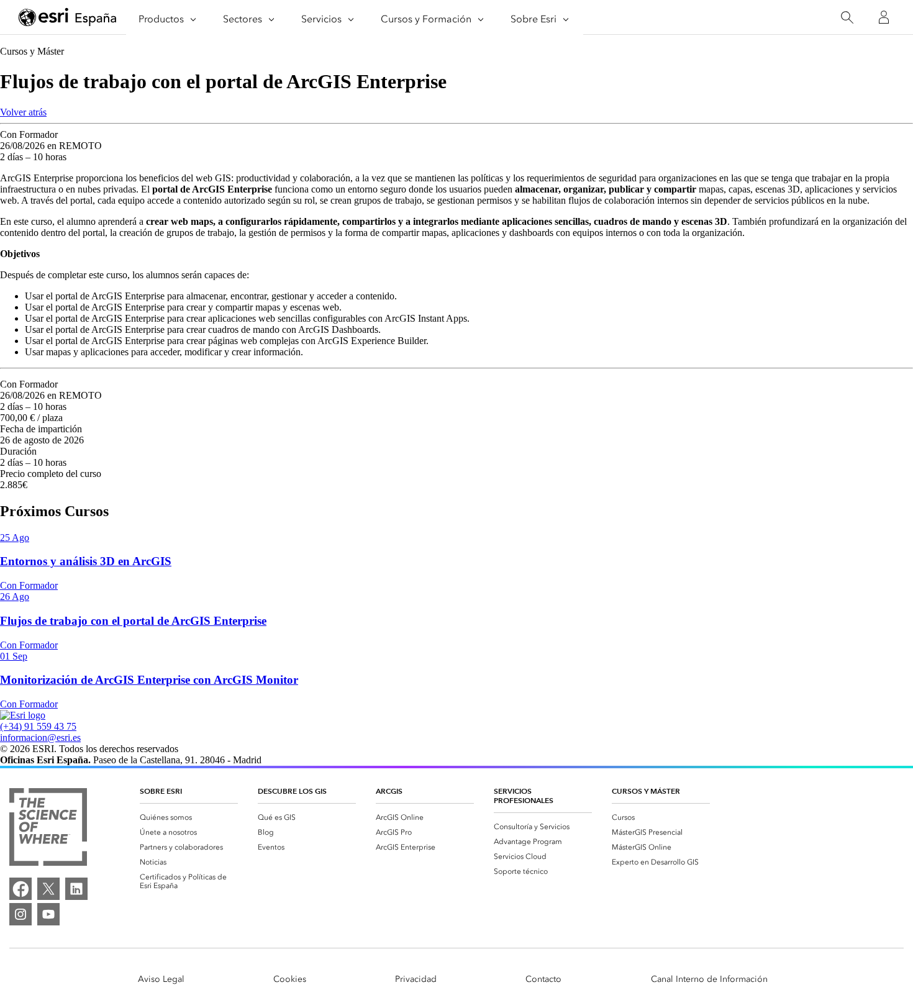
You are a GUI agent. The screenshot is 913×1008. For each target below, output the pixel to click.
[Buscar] (847, 18)
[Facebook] (20, 889)
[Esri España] (67, 18)
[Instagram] (20, 914)
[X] (48, 889)
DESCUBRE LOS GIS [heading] (292, 791)
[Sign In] (884, 17)
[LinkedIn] (76, 889)
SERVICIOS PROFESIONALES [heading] (523, 795)
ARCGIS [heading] (389, 791)
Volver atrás (23, 112)
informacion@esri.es (40, 737)
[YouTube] (48, 914)
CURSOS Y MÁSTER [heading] (646, 791)
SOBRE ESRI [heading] (161, 791)
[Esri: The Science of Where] (48, 828)
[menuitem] (189, 817)
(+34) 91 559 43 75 (38, 726)
